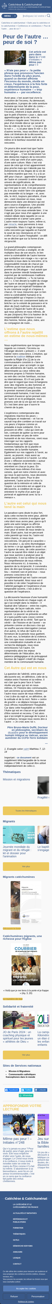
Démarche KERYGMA (23, 1246)
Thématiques (19, 1234)
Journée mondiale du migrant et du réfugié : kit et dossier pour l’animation (17, 851)
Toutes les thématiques (26, 811)
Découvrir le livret (12, 928)
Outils (16, 1240)
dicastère (13, 732)
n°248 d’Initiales (37, 58)
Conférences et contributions (30, 26)
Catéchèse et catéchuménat (13, 23)
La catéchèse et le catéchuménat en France (25, 1205)
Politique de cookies (26, 1302)
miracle (12, 224)
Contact (17, 1264)
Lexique (17, 1258)
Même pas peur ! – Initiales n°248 (17, 1140)
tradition (21, 356)
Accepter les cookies (26, 1288)
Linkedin (42, 1090)
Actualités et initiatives (25, 1213)
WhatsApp (27, 1095)
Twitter (28, 1090)
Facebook (13, 1090)
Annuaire (17, 1252)
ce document (24, 757)
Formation (18, 1228)
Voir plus (26, 866)
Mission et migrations (16, 779)
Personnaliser (37, 1296)
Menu (7, 16)
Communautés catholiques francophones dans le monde (21, 1075)
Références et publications (20, 1220)
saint (26, 749)
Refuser (14, 1296)
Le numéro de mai (13, 999)
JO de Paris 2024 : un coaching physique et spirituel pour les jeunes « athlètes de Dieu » (18, 1036)
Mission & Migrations (19, 1071)
